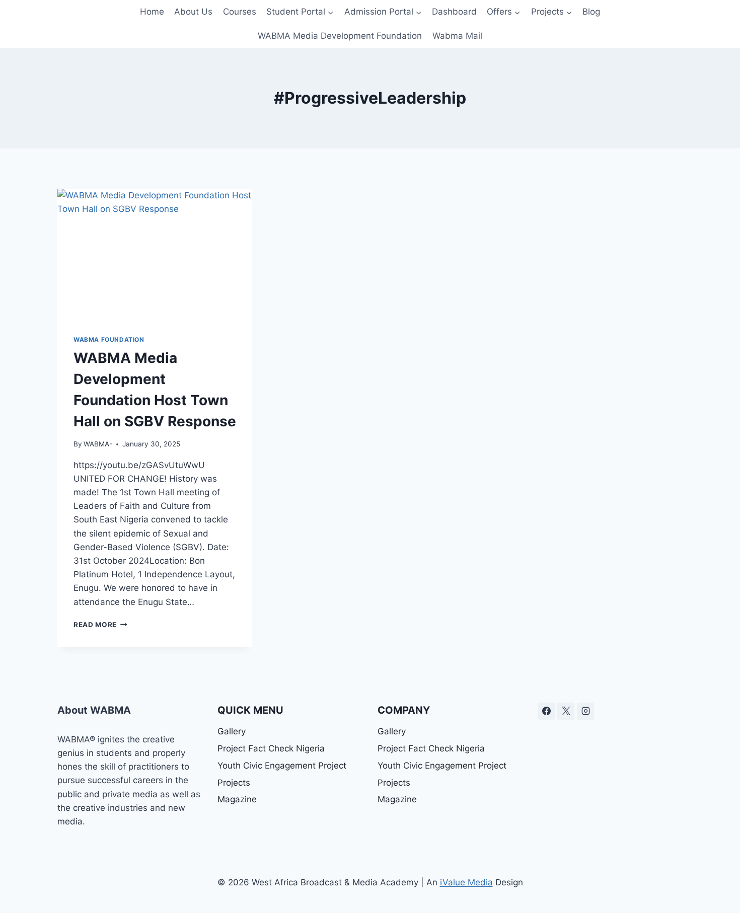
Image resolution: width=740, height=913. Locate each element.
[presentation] (154, 254)
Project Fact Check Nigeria (271, 748)
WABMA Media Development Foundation (340, 36)
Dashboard (454, 12)
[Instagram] (585, 711)
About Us (193, 12)
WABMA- (98, 444)
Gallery (231, 731)
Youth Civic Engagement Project (281, 765)
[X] (565, 711)
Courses (239, 12)
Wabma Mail (457, 36)
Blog (591, 12)
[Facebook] (546, 711)
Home (152, 12)
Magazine (237, 799)
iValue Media (466, 882)
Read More (100, 625)
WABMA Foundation (108, 339)
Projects (233, 783)
